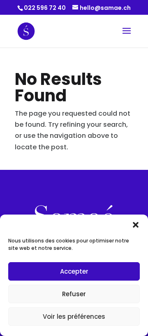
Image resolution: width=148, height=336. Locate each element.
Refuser (74, 294)
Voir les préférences (74, 316)
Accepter (74, 271)
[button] (136, 225)
